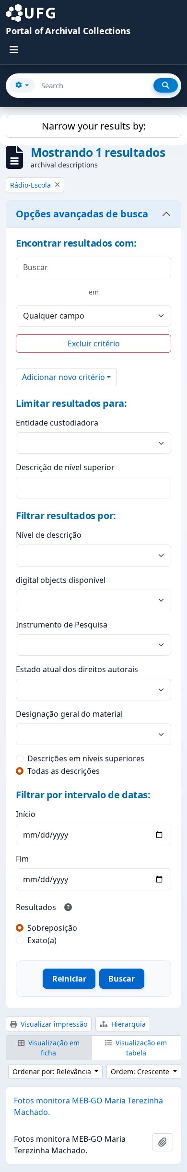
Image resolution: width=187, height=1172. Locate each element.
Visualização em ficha (53, 1047)
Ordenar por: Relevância (52, 1071)
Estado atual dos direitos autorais (77, 669)
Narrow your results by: (94, 125)
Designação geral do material (69, 714)
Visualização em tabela (140, 1047)
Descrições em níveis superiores (85, 758)
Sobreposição (52, 928)
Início (25, 814)
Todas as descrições (63, 771)
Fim (22, 858)
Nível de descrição (49, 535)
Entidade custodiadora (57, 422)
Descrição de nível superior (65, 467)
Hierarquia (127, 1024)
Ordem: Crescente (141, 1071)
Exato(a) (42, 940)
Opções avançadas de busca (82, 213)
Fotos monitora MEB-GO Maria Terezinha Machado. (88, 1106)
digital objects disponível (60, 580)
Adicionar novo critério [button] (63, 377)
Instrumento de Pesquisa (61, 624)
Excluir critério (94, 343)
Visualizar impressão (53, 1024)
